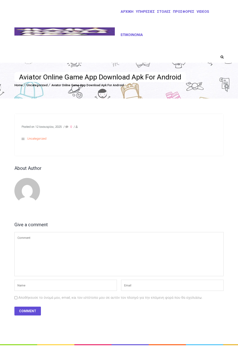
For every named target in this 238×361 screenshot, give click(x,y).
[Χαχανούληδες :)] (64, 31)
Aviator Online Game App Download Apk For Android (87, 85)
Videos (203, 12)
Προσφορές (183, 12)
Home (18, 85)
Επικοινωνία (132, 35)
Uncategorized (37, 85)
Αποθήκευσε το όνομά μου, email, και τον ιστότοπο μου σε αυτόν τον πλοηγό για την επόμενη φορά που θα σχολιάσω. (110, 297)
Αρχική (127, 12)
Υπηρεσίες (145, 12)
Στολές (164, 12)
